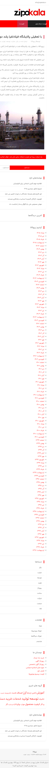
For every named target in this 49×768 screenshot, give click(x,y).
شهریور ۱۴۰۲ (39, 343)
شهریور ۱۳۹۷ (39, 537)
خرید (9, 699)
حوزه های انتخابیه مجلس (35, 667)
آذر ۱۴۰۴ (41, 255)
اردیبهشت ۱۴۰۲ (38, 356)
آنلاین (34, 693)
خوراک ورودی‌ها (36, 631)
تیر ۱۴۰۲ (41, 349)
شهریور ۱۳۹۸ (39, 498)
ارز (25, 692)
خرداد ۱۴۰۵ (40, 239)
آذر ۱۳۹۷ (41, 527)
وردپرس (39, 641)
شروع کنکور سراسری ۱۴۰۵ (33, 189)
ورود (40, 626)
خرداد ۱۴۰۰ (40, 430)
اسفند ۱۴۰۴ (40, 246)
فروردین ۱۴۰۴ (39, 281)
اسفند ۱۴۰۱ (40, 362)
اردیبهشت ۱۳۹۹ (38, 472)
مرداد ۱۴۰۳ (40, 307)
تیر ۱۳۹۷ (41, 544)
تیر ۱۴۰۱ (41, 388)
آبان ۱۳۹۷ (40, 531)
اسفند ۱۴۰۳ (40, 284)
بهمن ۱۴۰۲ (40, 327)
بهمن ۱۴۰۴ (40, 249)
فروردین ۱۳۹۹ (39, 476)
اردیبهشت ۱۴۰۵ (38, 242)
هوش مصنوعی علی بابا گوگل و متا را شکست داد (25, 204)
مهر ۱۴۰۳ (41, 301)
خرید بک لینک (38, 658)
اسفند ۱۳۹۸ (40, 479)
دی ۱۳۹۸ (41, 485)
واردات (16, 704)
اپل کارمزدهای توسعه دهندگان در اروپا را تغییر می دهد (23, 194)
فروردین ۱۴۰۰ (39, 437)
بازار (17, 41)
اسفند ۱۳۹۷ (40, 518)
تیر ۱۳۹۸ (41, 505)
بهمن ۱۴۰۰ (40, 404)
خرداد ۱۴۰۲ (40, 352)
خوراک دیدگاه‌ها (36, 636)
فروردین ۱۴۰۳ (39, 320)
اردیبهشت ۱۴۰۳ (38, 317)
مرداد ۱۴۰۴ (40, 268)
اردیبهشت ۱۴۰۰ (38, 433)
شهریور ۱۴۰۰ (39, 421)
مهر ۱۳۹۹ (41, 456)
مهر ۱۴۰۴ (41, 262)
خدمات (17, 699)
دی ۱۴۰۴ (41, 252)
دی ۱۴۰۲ (41, 330)
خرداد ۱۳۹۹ (40, 469)
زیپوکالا (33, 41)
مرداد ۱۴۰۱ (40, 385)
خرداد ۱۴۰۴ (40, 275)
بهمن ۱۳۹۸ (40, 482)
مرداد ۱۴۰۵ (40, 233)
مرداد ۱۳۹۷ (40, 540)
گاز (7, 704)
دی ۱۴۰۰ (41, 408)
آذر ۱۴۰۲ (41, 333)
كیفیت (37, 704)
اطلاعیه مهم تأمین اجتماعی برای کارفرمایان (27, 183)
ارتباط (29, 693)
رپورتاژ (39, 588)
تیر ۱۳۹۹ (41, 466)
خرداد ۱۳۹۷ (40, 547)
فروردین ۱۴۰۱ (39, 398)
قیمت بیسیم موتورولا (36, 674)
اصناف (20, 693)
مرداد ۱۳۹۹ (40, 463)
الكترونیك (8, 693)
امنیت (2, 693)
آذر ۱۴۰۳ (41, 294)
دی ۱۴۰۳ (41, 291)
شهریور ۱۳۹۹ (39, 459)
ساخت (39, 593)
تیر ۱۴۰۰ (41, 427)
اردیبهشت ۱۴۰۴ (38, 278)
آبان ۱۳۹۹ (40, 453)
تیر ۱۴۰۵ (41, 236)
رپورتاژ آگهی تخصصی (36, 664)
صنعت (39, 603)
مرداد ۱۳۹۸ (40, 501)
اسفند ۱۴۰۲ (40, 323)
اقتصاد (14, 693)
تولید (3, 41)
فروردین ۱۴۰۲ (39, 359)
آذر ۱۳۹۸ (41, 489)
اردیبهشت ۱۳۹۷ (38, 550)
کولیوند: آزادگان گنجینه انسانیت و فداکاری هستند (25, 199)
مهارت (22, 704)
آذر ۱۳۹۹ (41, 450)
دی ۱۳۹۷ (41, 524)
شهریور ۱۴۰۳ (39, 304)
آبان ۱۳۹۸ (40, 492)
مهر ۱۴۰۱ (41, 378)
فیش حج (41, 671)
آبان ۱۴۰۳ (40, 297)
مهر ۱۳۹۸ (41, 495)
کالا (40, 609)
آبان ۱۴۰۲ (41, 336)
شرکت (39, 598)
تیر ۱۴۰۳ (41, 310)
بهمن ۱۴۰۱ (40, 365)
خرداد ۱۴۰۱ (40, 391)
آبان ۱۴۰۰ (41, 414)
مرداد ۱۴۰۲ (40, 346)
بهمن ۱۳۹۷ (40, 521)
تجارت (13, 41)
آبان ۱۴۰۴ (40, 259)
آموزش (40, 693)
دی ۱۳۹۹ (41, 446)
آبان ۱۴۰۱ (41, 375)
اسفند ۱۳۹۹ (40, 440)
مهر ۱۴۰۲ (41, 340)
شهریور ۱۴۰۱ (39, 382)
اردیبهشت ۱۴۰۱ (38, 395)
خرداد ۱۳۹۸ (40, 508)
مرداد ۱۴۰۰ (40, 424)
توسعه (8, 41)
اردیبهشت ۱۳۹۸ (38, 511)
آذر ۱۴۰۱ (41, 372)
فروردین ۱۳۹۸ (39, 514)
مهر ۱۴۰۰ (41, 417)
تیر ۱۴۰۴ (41, 272)
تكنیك (41, 699)
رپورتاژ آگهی (40, 661)
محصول (29, 704)
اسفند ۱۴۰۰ (40, 401)
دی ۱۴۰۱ (41, 369)
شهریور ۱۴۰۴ (39, 265)
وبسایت (10, 704)
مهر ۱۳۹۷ (41, 534)
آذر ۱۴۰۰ (41, 411)
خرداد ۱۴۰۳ (40, 314)
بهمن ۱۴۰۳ (40, 288)
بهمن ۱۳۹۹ (40, 443)
